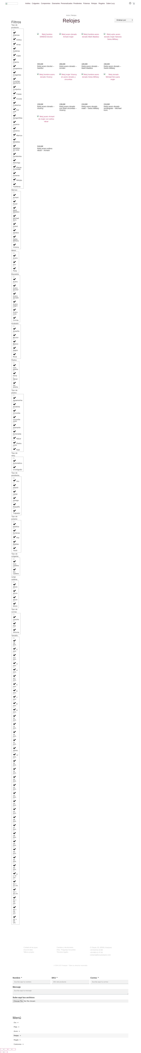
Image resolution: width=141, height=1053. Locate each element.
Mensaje (17, 987)
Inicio (68, 15)
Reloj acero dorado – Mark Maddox (90, 67)
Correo (93, 978)
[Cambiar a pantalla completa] (6, 1049)
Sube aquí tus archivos (24, 998)
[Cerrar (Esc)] (14, 1049)
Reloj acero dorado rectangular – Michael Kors (112, 108)
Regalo (16, 1040)
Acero (16, 1031)
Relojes (16, 1035)
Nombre (17, 978)
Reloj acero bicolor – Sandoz (45, 67)
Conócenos (17, 1044)
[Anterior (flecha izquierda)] (2, 1052)
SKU (54, 978)
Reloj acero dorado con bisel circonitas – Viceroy (68, 108)
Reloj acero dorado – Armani (68, 67)
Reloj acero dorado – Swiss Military (112, 67)
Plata (15, 1027)
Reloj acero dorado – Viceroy (45, 107)
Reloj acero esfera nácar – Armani (44, 149)
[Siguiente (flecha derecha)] (6, 1052)
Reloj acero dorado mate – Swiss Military (90, 107)
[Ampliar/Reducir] (2, 1049)
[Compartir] (10, 1049)
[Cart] (133, 3)
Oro (15, 1022)
